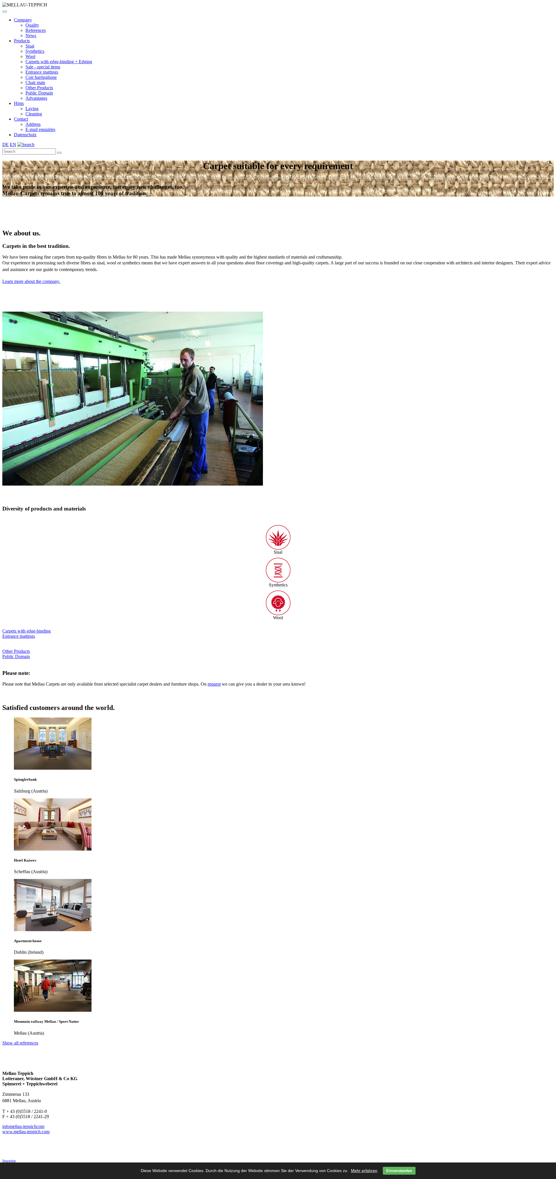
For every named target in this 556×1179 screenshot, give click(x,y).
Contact (21, 119)
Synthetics (34, 51)
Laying (32, 108)
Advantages (36, 98)
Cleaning (33, 113)
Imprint (9, 1161)
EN (13, 144)
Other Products (39, 87)
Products (22, 40)
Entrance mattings (41, 72)
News (30, 35)
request (214, 684)
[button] (4, 11)
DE (5, 144)
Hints (19, 103)
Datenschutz (25, 134)
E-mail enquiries (40, 129)
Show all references (20, 1042)
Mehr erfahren (364, 1170)
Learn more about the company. (31, 281)
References (35, 30)
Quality (32, 25)
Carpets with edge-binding (26, 630)
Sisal (29, 45)
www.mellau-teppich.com (26, 1131)
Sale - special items (42, 66)
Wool (30, 56)
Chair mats (35, 82)
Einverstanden (399, 1171)
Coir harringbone (41, 77)
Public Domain (39, 92)
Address (33, 124)
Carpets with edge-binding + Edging (58, 61)
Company (23, 19)
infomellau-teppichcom (23, 1126)
